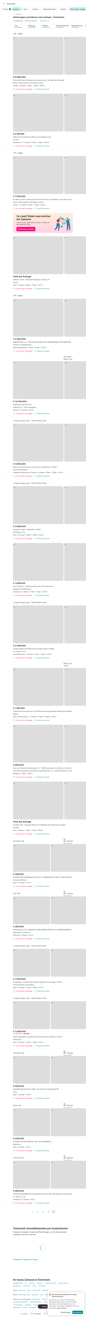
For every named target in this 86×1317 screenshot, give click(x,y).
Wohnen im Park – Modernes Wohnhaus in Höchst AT (31, 279)
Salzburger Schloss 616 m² (22, 404)
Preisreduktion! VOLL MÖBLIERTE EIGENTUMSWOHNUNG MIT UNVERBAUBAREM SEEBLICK (43, 930)
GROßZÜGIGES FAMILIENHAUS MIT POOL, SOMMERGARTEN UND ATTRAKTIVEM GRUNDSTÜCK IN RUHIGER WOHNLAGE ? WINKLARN (43, 877)
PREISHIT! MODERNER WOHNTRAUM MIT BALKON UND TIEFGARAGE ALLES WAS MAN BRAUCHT (43, 1194)
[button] (53, 1212)
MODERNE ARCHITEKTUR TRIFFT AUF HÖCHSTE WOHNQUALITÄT (36, 1089)
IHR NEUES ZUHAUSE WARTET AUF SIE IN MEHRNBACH (32, 1141)
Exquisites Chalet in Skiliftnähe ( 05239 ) (27, 529)
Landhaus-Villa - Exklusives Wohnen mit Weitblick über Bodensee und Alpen (39, 825)
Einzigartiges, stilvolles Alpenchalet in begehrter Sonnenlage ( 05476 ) (38, 982)
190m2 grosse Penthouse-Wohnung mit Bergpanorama (32, 137)
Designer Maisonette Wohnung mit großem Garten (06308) (33, 649)
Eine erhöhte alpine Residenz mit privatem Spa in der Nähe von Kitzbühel (38, 80)
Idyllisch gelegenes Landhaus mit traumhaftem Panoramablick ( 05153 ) (38, 1037)
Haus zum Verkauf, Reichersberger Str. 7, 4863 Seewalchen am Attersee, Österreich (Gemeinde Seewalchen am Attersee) (43, 768)
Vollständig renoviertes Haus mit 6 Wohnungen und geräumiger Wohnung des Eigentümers (43, 711)
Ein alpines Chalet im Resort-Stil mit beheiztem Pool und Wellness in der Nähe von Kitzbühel (43, 199)
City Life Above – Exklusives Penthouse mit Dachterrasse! (33, 586)
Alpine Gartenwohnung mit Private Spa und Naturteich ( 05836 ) (35, 467)
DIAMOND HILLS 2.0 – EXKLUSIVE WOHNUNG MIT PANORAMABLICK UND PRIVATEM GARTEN (43, 342)
